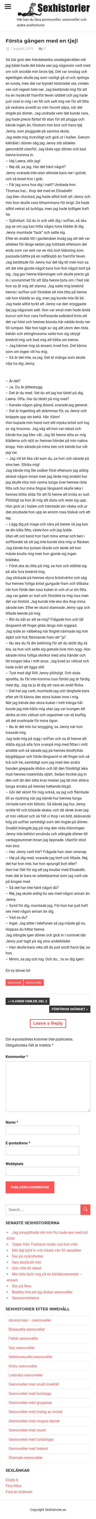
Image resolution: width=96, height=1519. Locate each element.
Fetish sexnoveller (23, 1338)
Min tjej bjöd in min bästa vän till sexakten (46, 1250)
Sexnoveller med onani (27, 1430)
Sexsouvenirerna (25, 1298)
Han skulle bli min (26, 1262)
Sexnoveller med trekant (28, 1448)
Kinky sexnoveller (23, 1366)
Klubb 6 (12, 1480)
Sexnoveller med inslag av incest (35, 1412)
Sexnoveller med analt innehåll (34, 1384)
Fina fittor (13, 1486)
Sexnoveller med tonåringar (31, 1439)
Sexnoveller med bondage (30, 1393)
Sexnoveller (33, 982)
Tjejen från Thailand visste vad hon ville (44, 1244)
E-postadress (18, 1143)
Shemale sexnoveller (25, 1457)
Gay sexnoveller (21, 1348)
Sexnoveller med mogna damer (34, 1421)
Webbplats (14, 1164)
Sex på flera (21, 1286)
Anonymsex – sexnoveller (30, 1320)
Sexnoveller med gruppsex (30, 1402)
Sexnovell (14, 982)
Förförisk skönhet (68, 1010)
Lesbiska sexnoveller (26, 1375)
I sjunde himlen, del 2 (28, 1002)
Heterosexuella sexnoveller (30, 1357)
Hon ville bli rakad (26, 1268)
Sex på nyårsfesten (27, 1256)
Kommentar (17, 1056)
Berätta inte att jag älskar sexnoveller (42, 1292)
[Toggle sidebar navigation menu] (8, 6)
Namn (12, 1122)
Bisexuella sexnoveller (27, 1329)
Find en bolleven (19, 1492)
